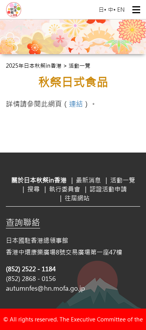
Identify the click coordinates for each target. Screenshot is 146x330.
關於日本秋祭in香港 (39, 180)
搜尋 (33, 189)
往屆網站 (77, 198)
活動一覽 (122, 180)
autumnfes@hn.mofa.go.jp (45, 288)
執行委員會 (64, 189)
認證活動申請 (108, 189)
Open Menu (136, 9)
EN (121, 9)
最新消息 (88, 180)
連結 (76, 104)
